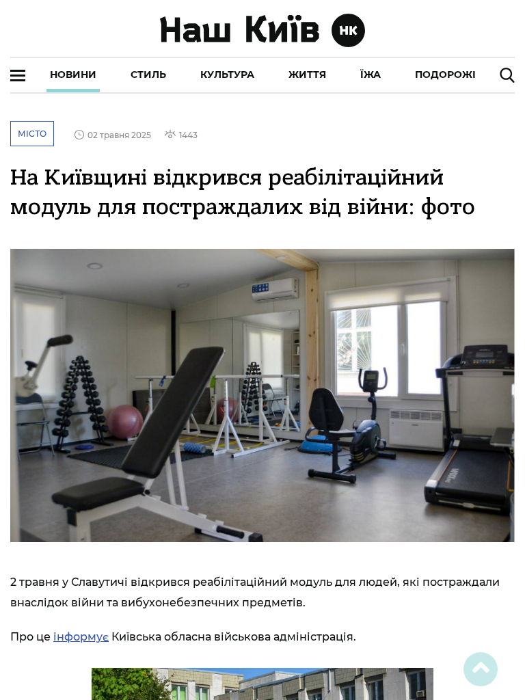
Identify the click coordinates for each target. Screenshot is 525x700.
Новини (73, 74)
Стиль (148, 74)
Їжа (370, 74)
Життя (307, 74)
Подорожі (445, 74)
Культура (227, 74)
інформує (81, 636)
